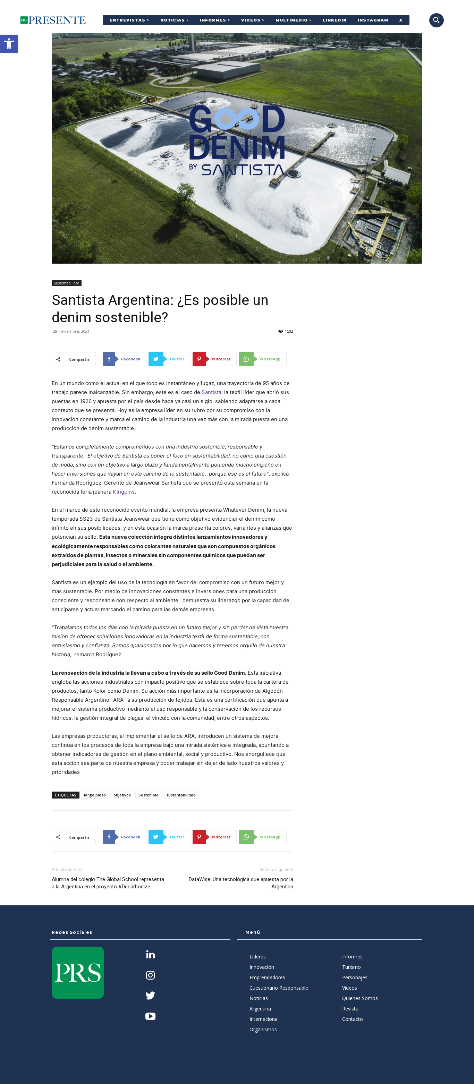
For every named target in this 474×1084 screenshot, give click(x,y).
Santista (211, 392)
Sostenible (148, 794)
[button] (9, 44)
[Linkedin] (150, 955)
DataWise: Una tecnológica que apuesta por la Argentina (241, 883)
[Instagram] (150, 975)
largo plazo (95, 794)
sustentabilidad (181, 794)
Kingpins (124, 491)
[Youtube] (150, 1016)
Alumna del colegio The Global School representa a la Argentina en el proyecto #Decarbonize (108, 883)
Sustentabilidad (66, 283)
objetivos (122, 794)
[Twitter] (150, 996)
